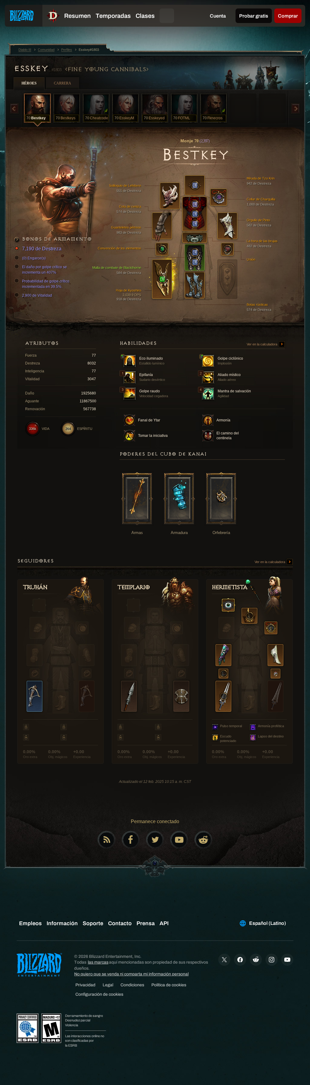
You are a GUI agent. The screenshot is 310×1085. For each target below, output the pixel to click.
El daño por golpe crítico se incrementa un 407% (44, 270)
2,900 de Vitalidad (37, 295)
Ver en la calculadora (262, 344)
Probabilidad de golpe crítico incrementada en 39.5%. (45, 284)
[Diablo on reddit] (203, 840)
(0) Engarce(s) (34, 258)
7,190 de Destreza (41, 248)
